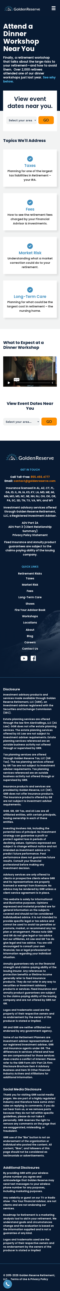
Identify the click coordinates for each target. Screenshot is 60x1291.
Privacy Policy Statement (30, 535)
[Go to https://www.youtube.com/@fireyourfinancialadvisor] (23, 658)
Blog (30, 636)
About (30, 630)
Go (46, 120)
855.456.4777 (40, 477)
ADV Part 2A (30, 523)
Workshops (30, 616)
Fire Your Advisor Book (30, 610)
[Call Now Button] (7, 1284)
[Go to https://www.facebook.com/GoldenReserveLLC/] (33, 659)
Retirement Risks (30, 573)
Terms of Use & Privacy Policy (29, 1279)
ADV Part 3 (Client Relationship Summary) (30, 529)
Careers (30, 642)
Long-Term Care (30, 597)
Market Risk (30, 585)
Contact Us (30, 649)
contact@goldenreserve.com (35, 481)
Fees (30, 591)
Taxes (30, 578)
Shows (30, 604)
